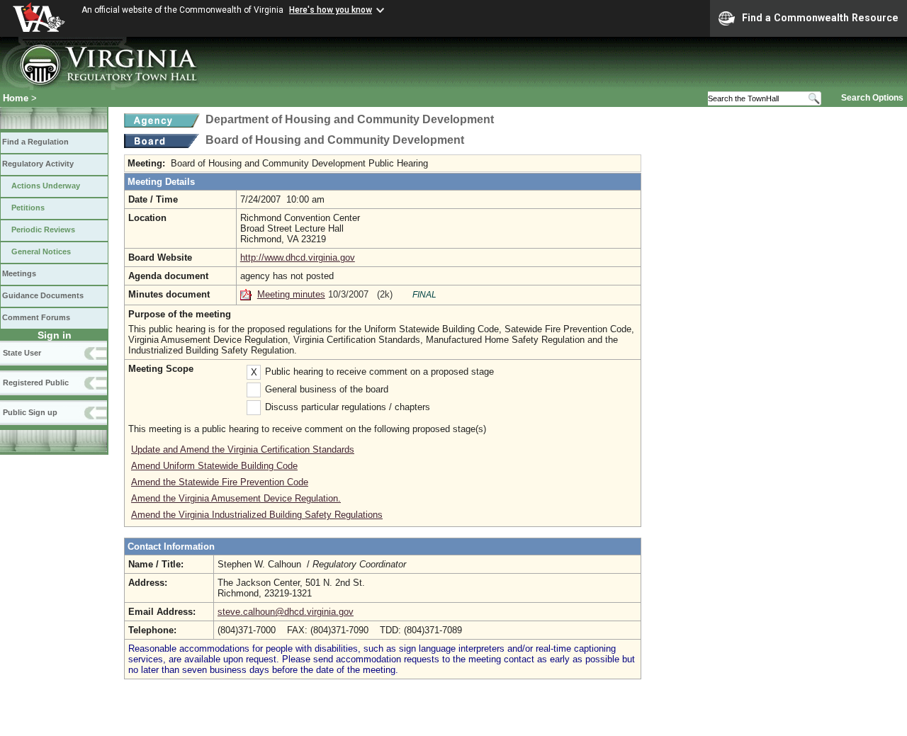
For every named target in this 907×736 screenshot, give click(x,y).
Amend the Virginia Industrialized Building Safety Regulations (257, 514)
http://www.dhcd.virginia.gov (297, 257)
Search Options (872, 98)
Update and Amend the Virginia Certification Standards (242, 449)
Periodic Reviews (43, 229)
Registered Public (36, 382)
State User (22, 353)
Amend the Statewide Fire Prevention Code (219, 482)
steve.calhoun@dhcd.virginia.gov (286, 611)
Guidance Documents (43, 295)
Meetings (19, 273)
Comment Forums (36, 317)
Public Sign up (30, 412)
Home (15, 98)
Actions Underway (45, 185)
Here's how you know (330, 10)
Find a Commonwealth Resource (820, 17)
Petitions (28, 207)
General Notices (41, 251)
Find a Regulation (35, 141)
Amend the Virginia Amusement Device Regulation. (236, 498)
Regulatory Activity (38, 163)
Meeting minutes (291, 294)
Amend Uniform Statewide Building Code (214, 465)
